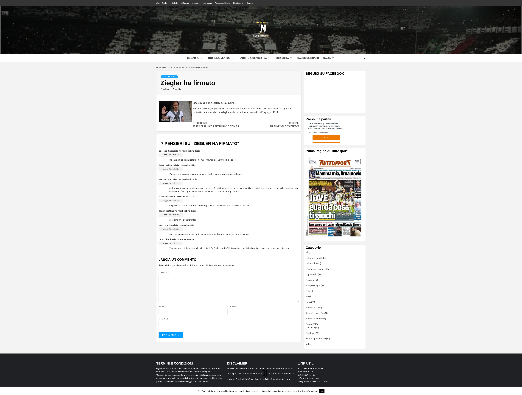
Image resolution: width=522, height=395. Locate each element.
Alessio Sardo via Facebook (172, 196)
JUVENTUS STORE (306, 371)
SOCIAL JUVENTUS (306, 375)
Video (308, 344)
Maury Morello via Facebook (172, 225)
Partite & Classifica (253, 58)
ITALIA (327, 58)
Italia (308, 302)
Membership (238, 3)
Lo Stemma (207, 3)
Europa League (313, 285)
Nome (161, 306)
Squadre (193, 58)
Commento (165, 272)
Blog (308, 252)
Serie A (309, 324)
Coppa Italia (311, 274)
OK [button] (322, 391)
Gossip (309, 296)
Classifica (310, 327)
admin (166, 89)
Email (233, 306)
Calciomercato (308, 58)
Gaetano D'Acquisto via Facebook (175, 150)
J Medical (196, 3)
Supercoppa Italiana (316, 338)
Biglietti (175, 3)
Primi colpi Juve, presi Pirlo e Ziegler (215, 124)
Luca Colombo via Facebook (172, 239)
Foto (308, 291)
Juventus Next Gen (315, 313)
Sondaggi (310, 333)
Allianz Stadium (162, 3)
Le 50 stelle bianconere (308, 378)
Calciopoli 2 (311, 263)
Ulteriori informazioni (307, 391)
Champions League (315, 269)
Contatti (250, 3)
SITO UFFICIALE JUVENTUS (310, 368)
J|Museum (185, 3)
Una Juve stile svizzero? (283, 124)
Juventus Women (314, 318)
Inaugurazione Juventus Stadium (313, 381)
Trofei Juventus (219, 58)
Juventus (310, 307)
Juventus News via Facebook (173, 165)
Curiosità (282, 58)
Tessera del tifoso (222, 3)
